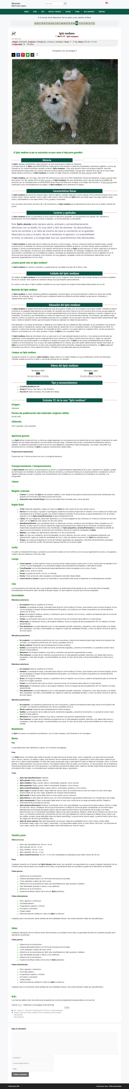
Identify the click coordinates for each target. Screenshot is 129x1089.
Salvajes (68, 12)
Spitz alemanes (57, 1010)
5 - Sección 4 (27, 1010)
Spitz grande (107, 178)
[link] (64, 102)
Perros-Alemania (44, 1012)
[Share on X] (13, 55)
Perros (26, 12)
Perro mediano (33, 1012)
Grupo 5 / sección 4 (20, 1012)
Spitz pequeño (19, 1017)
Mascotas (16, 3)
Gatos (35, 12)
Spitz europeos (56, 1012)
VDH (81, 357)
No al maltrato (89, 12)
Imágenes (102, 12)
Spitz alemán (42, 164)
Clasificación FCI (39, 1010)
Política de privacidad (115, 1086)
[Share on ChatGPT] (32, 55)
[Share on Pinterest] (23, 55)
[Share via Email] (28, 55)
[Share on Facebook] (18, 55)
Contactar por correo (102, 1086)
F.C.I (20, 1005)
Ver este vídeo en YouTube (37, 376)
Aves (42, 12)
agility (68, 244)
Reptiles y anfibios (55, 12)
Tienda (77, 12)
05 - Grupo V (18, 1010)
